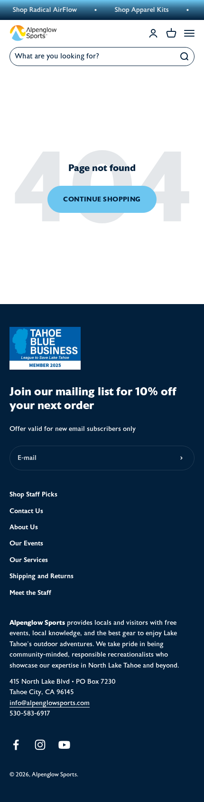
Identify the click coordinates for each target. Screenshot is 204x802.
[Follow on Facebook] (15, 744)
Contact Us (26, 511)
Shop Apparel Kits (139, 10)
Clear (164, 56)
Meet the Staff (30, 593)
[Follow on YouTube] (64, 744)
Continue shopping (102, 199)
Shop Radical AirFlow (42, 10)
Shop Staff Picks (33, 494)
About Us (23, 527)
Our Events (26, 543)
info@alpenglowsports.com (49, 703)
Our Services (28, 560)
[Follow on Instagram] (40, 744)
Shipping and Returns (41, 576)
